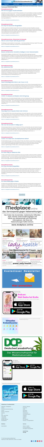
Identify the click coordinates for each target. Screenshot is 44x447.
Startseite (6, 4)
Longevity (24, 416)
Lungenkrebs (3, 418)
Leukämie (25, 415)
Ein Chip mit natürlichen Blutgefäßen (11, 25)
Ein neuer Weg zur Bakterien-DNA (10, 152)
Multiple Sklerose (4, 419)
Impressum (3, 439)
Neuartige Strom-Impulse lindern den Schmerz (14, 111)
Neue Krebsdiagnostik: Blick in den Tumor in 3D (14, 82)
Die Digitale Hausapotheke (28, 428)
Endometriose (25, 412)
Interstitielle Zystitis (26, 414)
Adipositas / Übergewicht (6, 406)
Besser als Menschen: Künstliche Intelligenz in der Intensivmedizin (19, 52)
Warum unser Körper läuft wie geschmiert (13, 41)
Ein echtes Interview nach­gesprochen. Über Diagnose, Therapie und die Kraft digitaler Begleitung (26, 300)
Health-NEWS (16, 4)
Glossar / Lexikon (26, 426)
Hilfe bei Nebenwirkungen (27, 4)
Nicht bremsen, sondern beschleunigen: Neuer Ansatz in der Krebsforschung (17, 6)
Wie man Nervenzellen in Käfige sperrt (12, 125)
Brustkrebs (25, 407)
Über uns (38, 4)
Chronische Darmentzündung (7, 409)
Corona (2, 410)
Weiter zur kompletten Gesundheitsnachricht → (10, 20)
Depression (25, 411)
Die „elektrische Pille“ (7, 67)
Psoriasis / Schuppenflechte (28, 420)
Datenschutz (11, 439)
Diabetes (3, 412)
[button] (31, 441)
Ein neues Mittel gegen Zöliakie (10, 181)
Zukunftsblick (4, 426)
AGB (7, 439)
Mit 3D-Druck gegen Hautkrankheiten (11, 10)
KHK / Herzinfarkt (4, 415)
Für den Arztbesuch (26, 427)
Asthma (2, 407)
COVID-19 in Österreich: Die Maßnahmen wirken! (15, 138)
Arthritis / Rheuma (26, 406)
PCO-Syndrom (25, 419)
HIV (2, 414)
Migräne (24, 418)
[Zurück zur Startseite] (22, 1)
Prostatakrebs (4, 420)
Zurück (22, 195)
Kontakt (19, 439)
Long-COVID (3, 416)
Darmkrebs (25, 410)
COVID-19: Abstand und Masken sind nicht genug (15, 96)
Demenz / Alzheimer (5, 411)
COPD (24, 409)
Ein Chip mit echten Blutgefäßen (10, 166)
